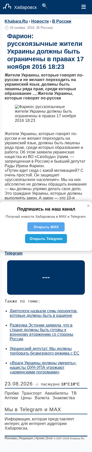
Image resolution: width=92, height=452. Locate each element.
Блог (49, 438)
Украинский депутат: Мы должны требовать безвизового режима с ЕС (44, 350)
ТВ (74, 393)
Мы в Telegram (24, 409)
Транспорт (32, 393)
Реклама (11, 438)
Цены (26, 398)
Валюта (42, 398)
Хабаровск (25, 7)
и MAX (52, 409)
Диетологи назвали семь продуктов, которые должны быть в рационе (44, 313)
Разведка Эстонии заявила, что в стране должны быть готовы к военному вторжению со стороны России (41, 332)
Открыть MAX (46, 227)
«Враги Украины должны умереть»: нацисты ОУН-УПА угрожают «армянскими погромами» (43, 367)
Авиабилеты (56, 393)
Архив (39, 438)
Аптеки (11, 398)
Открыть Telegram (46, 239)
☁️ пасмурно (57, 384)
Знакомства (63, 398)
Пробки (12, 393)
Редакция (26, 438)
